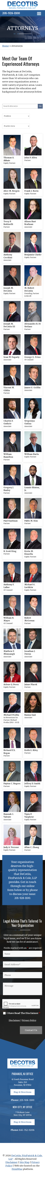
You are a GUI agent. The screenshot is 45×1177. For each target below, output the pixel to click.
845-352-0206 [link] (26, 1130)
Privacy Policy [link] (29, 1020)
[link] (22, 8)
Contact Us (31, 1030)
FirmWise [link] (17, 1169)
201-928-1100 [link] (11, 13)
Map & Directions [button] (22, 1092)
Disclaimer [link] (14, 1020)
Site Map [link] (24, 1162)
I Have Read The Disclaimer (23, 1013)
